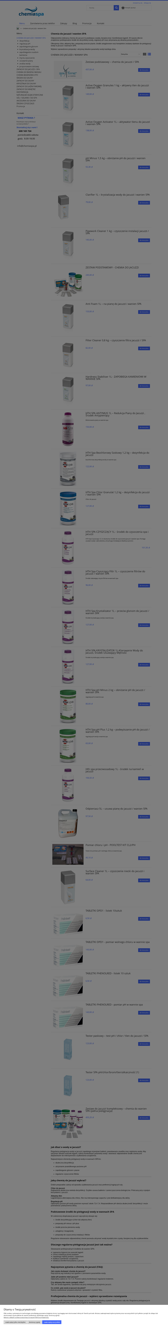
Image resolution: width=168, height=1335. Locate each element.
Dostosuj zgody (34, 1322)
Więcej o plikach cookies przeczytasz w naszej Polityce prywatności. (26, 1317)
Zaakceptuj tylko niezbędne (15, 1322)
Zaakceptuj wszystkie (52, 1322)
